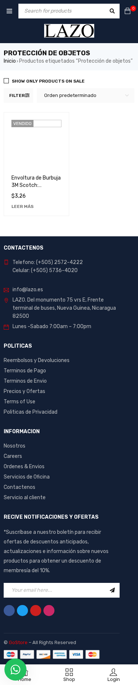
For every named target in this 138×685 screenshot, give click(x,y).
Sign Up (112, 590)
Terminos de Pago (25, 371)
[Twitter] (22, 610)
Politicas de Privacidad (30, 412)
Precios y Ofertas (24, 391)
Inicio (10, 61)
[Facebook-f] (9, 610)
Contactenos (19, 487)
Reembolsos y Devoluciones (37, 360)
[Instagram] (48, 610)
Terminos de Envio (25, 381)
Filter (17, 95)
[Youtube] (35, 610)
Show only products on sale (48, 81)
